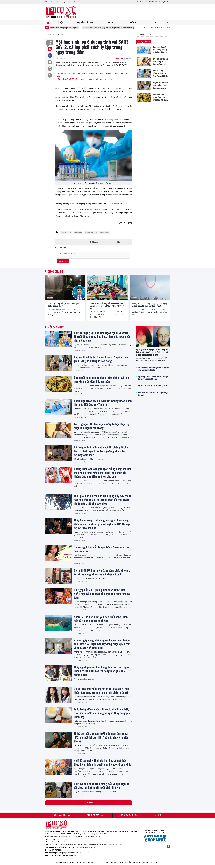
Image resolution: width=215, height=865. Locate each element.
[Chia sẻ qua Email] (50, 62)
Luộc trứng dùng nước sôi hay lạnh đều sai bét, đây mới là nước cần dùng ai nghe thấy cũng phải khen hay (102, 713)
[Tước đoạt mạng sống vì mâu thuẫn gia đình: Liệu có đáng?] (65, 287)
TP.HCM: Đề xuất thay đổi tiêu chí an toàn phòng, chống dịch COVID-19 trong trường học (107, 306)
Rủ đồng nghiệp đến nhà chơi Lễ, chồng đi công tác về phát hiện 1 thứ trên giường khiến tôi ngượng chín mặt (101, 451)
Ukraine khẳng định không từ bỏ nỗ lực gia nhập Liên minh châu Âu (153, 368)
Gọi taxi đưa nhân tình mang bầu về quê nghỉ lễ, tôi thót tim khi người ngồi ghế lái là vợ (102, 786)
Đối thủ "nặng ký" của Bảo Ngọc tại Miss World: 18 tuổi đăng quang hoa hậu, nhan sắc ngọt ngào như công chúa (102, 336)
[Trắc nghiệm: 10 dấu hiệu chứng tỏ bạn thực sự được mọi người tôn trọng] (58, 430)
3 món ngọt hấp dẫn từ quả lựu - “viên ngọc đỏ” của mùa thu (102, 549)
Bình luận (50, 43)
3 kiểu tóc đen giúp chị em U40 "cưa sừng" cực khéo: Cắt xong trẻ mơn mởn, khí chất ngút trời (101, 690)
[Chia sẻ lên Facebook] (50, 55)
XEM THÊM (89, 802)
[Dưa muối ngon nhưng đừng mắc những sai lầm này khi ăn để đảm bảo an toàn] (58, 384)
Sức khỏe (83, 513)
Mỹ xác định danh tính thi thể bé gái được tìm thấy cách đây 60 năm (153, 377)
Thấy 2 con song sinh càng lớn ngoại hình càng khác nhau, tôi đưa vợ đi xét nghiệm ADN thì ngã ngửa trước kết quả (102, 524)
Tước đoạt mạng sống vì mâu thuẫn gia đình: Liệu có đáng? (63, 304)
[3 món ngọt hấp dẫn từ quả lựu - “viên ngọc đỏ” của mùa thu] (58, 553)
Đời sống (83, 350)
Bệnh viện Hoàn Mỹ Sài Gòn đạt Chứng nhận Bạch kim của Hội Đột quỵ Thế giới (103, 403)
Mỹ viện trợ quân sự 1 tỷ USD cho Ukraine (153, 386)
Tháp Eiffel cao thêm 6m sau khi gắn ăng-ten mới (153, 393)
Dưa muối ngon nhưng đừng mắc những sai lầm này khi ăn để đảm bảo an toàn (138, 28)
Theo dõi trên (118, 58)
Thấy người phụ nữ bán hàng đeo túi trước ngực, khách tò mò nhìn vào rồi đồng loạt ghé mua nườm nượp (102, 671)
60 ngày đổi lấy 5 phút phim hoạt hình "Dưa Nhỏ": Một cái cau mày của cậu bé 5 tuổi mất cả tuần (102, 593)
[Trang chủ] (47, 22)
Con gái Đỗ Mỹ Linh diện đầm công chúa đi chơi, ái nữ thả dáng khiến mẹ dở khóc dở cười (102, 572)
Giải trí (83, 489)
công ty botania (146, 35)
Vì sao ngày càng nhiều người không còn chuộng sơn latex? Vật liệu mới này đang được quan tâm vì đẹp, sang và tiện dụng (102, 644)
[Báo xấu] (50, 75)
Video (82, 563)
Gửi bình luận (63, 261)
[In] (50, 68)
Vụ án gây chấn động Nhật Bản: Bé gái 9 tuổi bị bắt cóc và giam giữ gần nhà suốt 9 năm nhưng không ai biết (152, 352)
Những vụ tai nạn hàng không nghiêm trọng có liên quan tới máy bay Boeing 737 (149, 304)
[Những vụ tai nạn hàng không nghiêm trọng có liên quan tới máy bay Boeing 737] (150, 287)
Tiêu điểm (50, 297)
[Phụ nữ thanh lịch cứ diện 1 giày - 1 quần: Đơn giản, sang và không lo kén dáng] (58, 363)
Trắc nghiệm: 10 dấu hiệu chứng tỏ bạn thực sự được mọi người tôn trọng (101, 426)
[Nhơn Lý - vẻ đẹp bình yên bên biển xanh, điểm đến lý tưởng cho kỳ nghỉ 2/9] (58, 623)
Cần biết (83, 417)
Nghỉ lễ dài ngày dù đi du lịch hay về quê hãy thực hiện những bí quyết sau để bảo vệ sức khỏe (102, 762)
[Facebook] (168, 846)
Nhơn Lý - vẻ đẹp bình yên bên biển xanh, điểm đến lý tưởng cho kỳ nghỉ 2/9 (101, 619)
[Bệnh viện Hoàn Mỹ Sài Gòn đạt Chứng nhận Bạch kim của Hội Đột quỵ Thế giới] (58, 407)
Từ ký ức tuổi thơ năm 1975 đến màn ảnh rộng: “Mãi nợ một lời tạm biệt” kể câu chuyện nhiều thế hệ (101, 737)
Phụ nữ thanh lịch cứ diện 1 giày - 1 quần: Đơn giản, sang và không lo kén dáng (81, 28)
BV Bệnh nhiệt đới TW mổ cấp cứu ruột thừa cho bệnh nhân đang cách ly (85, 79)
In (119, 242)
